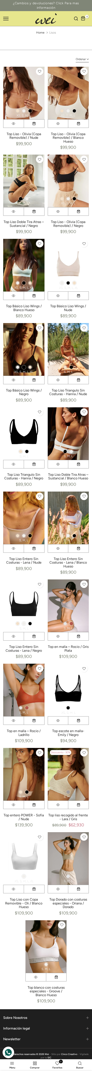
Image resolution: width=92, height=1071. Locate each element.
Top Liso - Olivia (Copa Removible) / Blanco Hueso (68, 137)
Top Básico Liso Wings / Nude (68, 308)
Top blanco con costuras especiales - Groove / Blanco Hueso (46, 991)
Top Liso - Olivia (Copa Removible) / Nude (24, 136)
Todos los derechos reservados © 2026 (24, 1054)
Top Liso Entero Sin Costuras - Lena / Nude (24, 561)
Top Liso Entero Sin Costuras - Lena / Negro (24, 649)
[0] (83, 18)
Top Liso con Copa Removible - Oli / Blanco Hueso (23, 903)
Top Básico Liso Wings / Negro (24, 392)
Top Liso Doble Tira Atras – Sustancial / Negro (24, 224)
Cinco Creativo (69, 1054)
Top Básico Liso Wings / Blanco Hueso (24, 308)
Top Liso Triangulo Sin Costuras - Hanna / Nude (68, 392)
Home (40, 32)
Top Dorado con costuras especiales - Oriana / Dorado (68, 903)
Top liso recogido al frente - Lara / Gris (68, 817)
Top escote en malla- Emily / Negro (68, 733)
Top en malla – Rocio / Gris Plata (68, 649)
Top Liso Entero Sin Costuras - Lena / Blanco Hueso (68, 562)
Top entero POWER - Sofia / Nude (24, 817)
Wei (47, 1054)
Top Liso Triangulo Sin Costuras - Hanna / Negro (23, 476)
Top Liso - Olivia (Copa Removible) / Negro (68, 224)
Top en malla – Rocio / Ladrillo (24, 733)
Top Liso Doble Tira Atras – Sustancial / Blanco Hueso (68, 476)
